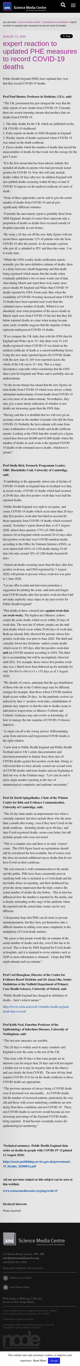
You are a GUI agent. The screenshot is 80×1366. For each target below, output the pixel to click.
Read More (39, 1360)
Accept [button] (54, 1360)
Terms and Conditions (14, 1268)
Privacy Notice (36, 1268)
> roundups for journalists (53, 22)
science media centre (28, 22)
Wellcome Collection (31, 1298)
